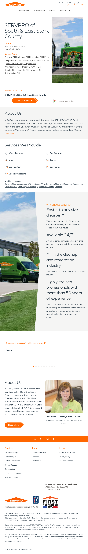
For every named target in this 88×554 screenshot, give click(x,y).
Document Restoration (73, 184)
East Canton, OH (14, 63)
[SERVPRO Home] (15, 4)
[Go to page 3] (38, 366)
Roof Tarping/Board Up (28, 187)
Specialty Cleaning (12, 477)
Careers (35, 457)
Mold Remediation (12, 461)
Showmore (9, 134)
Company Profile (39, 452)
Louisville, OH (36, 57)
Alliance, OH (23, 57)
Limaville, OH (23, 70)
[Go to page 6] (46, 366)
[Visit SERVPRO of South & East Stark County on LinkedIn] (35, 439)
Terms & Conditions (67, 452)
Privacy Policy (64, 457)
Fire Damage (10, 457)
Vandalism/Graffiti (46, 187)
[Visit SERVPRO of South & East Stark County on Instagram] (47, 439)
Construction (10, 469)
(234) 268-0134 (75, 4)
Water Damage (11, 452)
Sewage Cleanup (12, 184)
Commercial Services (13, 473)
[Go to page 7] (49, 366)
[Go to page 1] (33, 366)
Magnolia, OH (29, 63)
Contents (58, 187)
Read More (13, 425)
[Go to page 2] (36, 366)
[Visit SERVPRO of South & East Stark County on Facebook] (53, 439)
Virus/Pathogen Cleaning (52, 184)
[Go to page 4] (41, 366)
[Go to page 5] (44, 366)
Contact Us (64, 10)
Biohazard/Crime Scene (30, 184)
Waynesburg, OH (13, 67)
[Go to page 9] (54, 366)
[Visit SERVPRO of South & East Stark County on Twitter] (41, 439)
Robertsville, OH (12, 73)
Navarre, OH (43, 60)
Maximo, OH (36, 70)
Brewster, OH (29, 60)
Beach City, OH (29, 67)
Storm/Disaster (11, 465)
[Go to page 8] (52, 366)
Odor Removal (11, 187)
